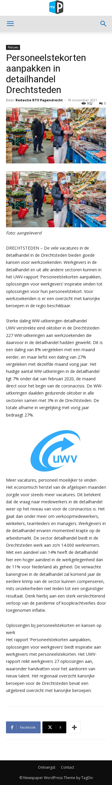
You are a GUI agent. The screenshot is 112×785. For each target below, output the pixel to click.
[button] (10, 24)
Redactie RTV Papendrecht (39, 100)
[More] (74, 727)
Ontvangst (46, 767)
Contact (67, 767)
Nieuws (13, 47)
